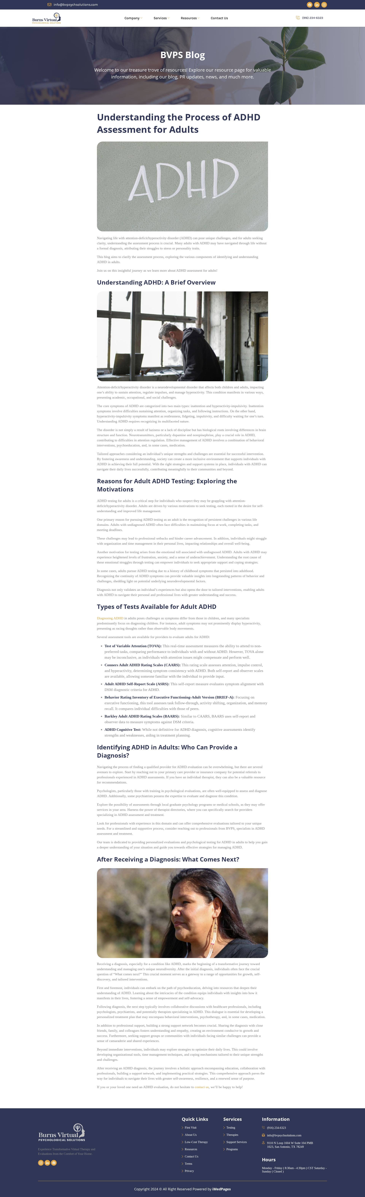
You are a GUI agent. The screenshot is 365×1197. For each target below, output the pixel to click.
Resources (189, 18)
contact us (202, 1087)
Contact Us (219, 18)
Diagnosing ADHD (110, 618)
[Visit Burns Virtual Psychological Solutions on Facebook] (310, 5)
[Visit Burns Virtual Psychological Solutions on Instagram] (324, 5)
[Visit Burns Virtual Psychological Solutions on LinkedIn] (317, 5)
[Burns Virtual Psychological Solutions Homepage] (47, 18)
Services (160, 18)
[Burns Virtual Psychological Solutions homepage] (61, 1145)
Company (132, 18)
